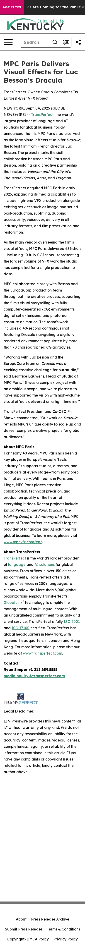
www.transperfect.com (42, 653)
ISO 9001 (72, 621)
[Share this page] (78, 42)
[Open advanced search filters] (65, 42)
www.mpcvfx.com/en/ (23, 542)
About (21, 919)
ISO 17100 (20, 628)
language (17, 564)
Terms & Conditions (63, 929)
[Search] (54, 42)
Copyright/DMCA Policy (28, 939)
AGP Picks (12, 7)
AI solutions (44, 564)
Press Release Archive (50, 919)
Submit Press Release (23, 929)
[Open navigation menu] (8, 42)
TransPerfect (42, 114)
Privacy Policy (65, 939)
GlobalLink (13, 602)
